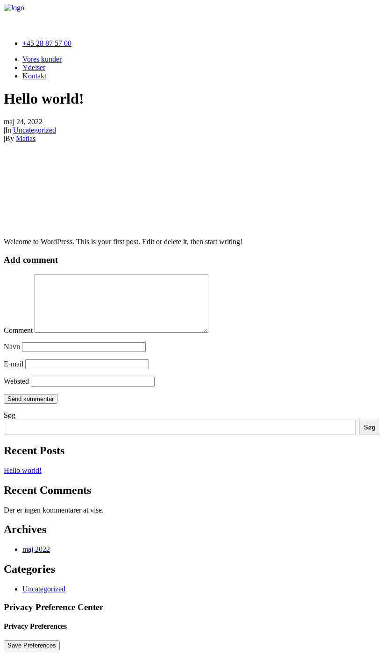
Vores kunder (42, 59)
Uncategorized (34, 130)
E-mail (13, 364)
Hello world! (23, 470)
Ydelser (33, 67)
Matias (25, 138)
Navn (12, 347)
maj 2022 (36, 549)
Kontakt (34, 76)
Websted (16, 381)
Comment (18, 330)
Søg (9, 415)
